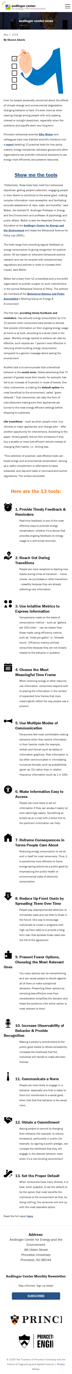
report (10, 144)
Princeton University (36, 1320)
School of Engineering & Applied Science (36, 1341)
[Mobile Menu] (67, 6)
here (30, 1216)
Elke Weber (46, 134)
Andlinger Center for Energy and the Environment (24, 5)
